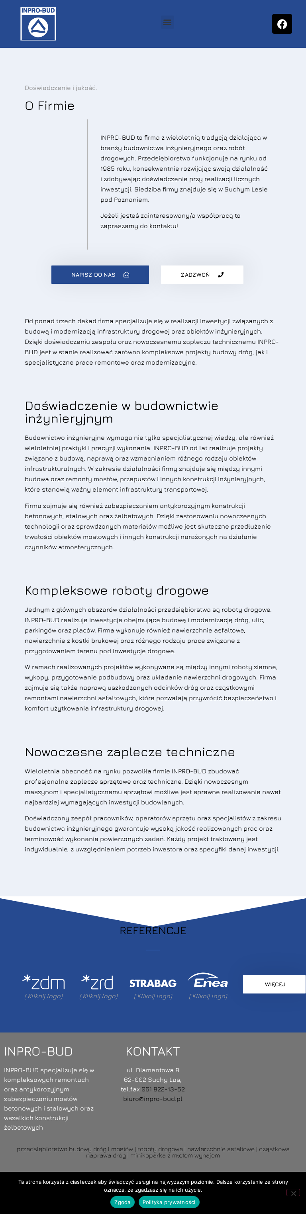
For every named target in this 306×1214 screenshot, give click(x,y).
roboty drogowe (160, 1148)
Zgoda (122, 1202)
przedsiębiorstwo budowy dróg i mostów (75, 1148)
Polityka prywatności (169, 1202)
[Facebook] (282, 24)
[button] (167, 22)
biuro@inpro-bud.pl (152, 1098)
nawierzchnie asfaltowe (221, 1148)
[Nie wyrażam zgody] (293, 1192)
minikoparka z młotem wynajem (175, 1155)
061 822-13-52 (163, 1089)
